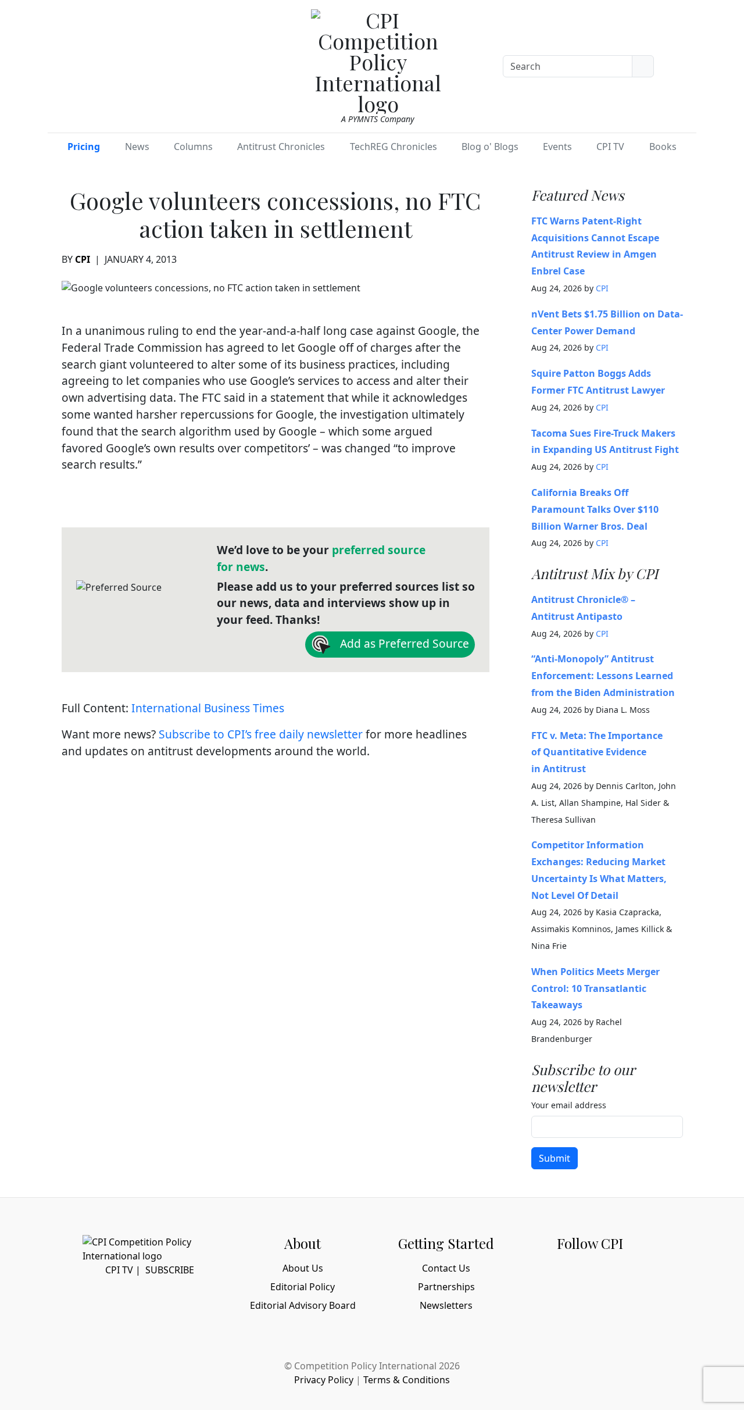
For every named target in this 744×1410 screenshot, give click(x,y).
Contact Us (446, 1268)
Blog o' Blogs (490, 146)
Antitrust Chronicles (281, 146)
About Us (302, 1268)
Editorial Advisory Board (303, 1305)
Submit (554, 1158)
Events (557, 146)
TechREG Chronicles (393, 146)
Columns (193, 146)
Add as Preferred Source (403, 643)
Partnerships (446, 1286)
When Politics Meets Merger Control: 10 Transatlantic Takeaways (595, 988)
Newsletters (446, 1305)
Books (663, 146)
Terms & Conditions (406, 1379)
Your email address (568, 1105)
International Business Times (207, 708)
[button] (681, 64)
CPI (82, 259)
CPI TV (610, 146)
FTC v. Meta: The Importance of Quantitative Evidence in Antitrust (597, 752)
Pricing (83, 146)
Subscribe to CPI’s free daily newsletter (261, 734)
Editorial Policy (302, 1286)
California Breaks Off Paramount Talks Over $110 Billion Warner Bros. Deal (595, 509)
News (137, 146)
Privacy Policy (323, 1379)
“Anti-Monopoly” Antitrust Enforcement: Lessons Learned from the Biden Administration (603, 675)
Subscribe (169, 1269)
